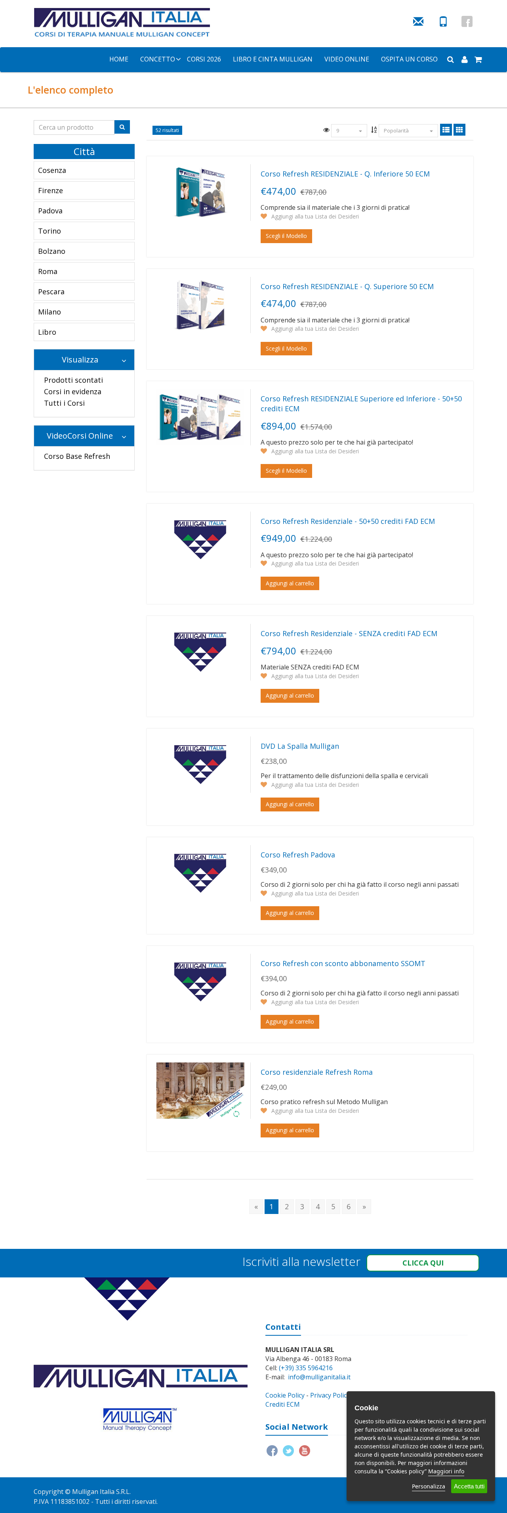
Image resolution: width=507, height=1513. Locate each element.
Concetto (157, 59)
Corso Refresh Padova (298, 854)
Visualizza (80, 359)
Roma (47, 271)
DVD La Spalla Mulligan (300, 746)
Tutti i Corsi (64, 403)
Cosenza (52, 170)
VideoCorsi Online (80, 435)
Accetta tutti (469, 1486)
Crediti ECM (282, 1404)
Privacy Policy (330, 1395)
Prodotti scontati (73, 380)
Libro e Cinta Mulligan (273, 59)
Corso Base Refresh (77, 456)
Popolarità (397, 130)
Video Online (346, 59)
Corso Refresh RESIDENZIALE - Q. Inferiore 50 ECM (345, 173)
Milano (49, 311)
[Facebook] (467, 21)
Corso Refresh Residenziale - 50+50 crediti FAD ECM (348, 521)
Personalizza (428, 1486)
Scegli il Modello (286, 236)
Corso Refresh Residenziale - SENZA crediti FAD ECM (349, 633)
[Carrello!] (478, 59)
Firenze (50, 190)
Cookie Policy (285, 1395)
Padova (50, 210)
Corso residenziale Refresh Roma (317, 1072)
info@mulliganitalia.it (319, 1377)
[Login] (464, 59)
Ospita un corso (409, 59)
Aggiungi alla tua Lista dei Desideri (314, 216)
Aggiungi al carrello (290, 583)
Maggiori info (446, 1471)
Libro (47, 332)
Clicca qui (423, 1263)
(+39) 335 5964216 (306, 1367)
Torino (49, 231)
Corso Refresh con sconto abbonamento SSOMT (343, 963)
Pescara (51, 291)
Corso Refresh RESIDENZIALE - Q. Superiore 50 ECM (347, 286)
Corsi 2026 (204, 59)
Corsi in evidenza (72, 391)
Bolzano (51, 251)
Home (118, 59)
